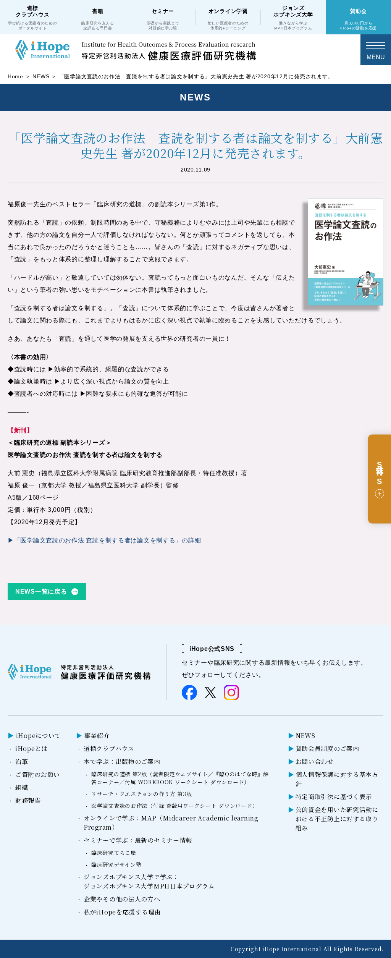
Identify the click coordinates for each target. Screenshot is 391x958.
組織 (21, 787)
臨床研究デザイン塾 (116, 864)
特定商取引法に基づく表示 (334, 796)
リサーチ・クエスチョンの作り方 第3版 (141, 794)
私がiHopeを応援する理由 (122, 912)
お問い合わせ (315, 761)
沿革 (21, 761)
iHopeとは (31, 748)
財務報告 (28, 800)
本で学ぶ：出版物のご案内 (122, 761)
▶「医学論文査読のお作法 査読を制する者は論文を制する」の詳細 (104, 540)
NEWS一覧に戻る (41, 591)
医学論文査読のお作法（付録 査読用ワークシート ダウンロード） (174, 805)
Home (15, 76)
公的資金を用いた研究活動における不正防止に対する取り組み (337, 818)
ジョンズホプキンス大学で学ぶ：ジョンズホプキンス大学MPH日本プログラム (149, 881)
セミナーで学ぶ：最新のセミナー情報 (138, 840)
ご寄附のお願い (37, 774)
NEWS (40, 76)
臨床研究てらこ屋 (113, 852)
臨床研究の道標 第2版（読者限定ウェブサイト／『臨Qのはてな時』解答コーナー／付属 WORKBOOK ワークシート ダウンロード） (180, 778)
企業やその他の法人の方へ (122, 899)
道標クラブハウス (109, 748)
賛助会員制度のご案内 (327, 748)
